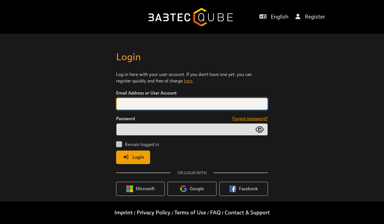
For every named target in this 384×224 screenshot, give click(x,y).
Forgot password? (250, 119)
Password (125, 119)
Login (138, 157)
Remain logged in (142, 144)
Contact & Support (247, 212)
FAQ (215, 212)
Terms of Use (190, 212)
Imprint (123, 212)
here (188, 81)
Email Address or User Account (146, 93)
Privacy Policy (153, 212)
